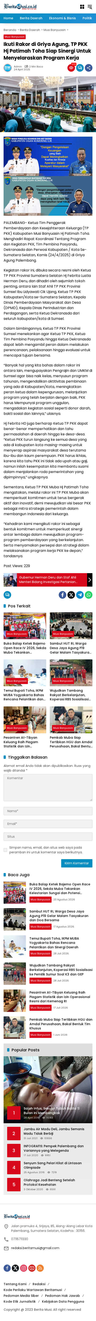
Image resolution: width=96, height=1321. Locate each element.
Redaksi (39, 1284)
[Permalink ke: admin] (9, 68)
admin (18, 66)
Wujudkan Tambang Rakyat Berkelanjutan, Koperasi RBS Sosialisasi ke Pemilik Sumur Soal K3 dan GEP (70, 695)
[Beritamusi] (20, 6)
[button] (89, 6)
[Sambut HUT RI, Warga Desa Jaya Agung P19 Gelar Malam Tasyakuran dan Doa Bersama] (71, 625)
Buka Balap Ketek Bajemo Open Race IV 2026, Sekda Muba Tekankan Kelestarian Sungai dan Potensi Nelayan (25, 648)
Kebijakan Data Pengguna (63, 1301)
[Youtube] (31, 1268)
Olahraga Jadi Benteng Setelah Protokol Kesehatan (49, 1182)
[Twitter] (71, 595)
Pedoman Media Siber (21, 1295)
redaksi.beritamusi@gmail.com (35, 1248)
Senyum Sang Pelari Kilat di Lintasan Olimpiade (53, 1165)
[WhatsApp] (88, 595)
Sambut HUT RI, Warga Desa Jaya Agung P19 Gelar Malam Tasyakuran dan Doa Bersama (70, 648)
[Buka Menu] (82, 6)
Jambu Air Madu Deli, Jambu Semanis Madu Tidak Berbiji (54, 1131)
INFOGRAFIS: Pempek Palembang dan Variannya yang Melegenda (54, 1148)
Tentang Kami (15, 1284)
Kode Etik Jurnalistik (20, 1301)
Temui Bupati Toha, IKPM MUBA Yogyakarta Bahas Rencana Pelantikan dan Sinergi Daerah (24, 695)
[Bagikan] (88, 68)
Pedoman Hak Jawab (62, 1295)
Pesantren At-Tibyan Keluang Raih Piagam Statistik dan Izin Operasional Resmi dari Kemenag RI (23, 742)
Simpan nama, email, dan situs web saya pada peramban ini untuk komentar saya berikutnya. (46, 849)
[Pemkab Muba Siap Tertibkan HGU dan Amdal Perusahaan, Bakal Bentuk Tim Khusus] (71, 719)
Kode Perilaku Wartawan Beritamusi (33, 1290)
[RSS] (40, 1268)
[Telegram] (80, 595)
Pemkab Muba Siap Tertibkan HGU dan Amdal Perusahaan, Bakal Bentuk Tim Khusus (71, 742)
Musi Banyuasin (15, 37)
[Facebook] (62, 595)
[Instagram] (23, 1268)
